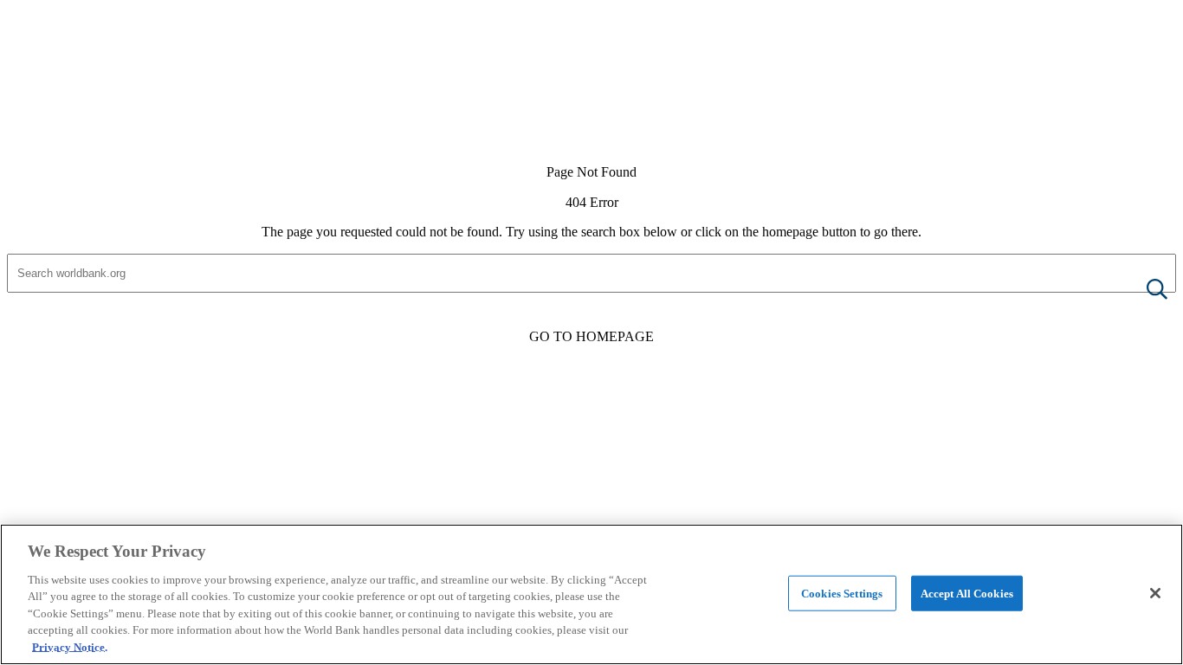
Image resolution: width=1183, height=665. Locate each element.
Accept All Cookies (967, 592)
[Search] (1143, 290)
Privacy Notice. (69, 647)
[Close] (1155, 593)
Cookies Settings (841, 592)
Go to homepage (591, 336)
